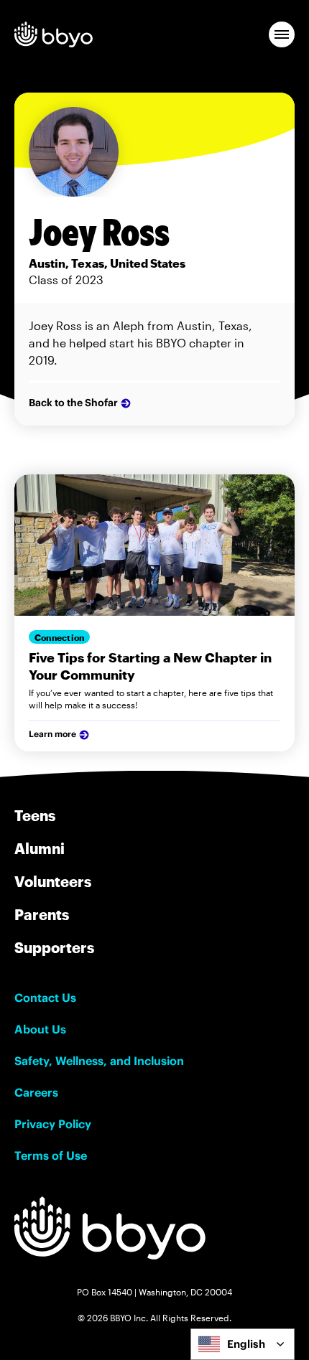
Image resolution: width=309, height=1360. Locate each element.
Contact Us (45, 997)
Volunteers (52, 881)
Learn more (52, 733)
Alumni (39, 848)
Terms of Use (50, 1155)
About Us (40, 1029)
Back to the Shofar (73, 402)
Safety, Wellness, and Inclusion (99, 1061)
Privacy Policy (52, 1124)
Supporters (54, 947)
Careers (36, 1092)
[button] (282, 34)
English (246, 1344)
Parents (41, 914)
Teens (34, 815)
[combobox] (242, 1344)
